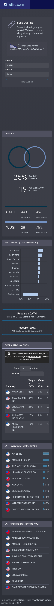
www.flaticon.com (40, 600)
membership (35, 356)
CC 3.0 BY (16, 603)
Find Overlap (27, 82)
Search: (15, 373)
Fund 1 (8, 60)
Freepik (22, 600)
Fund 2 (8, 69)
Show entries (26, 368)
